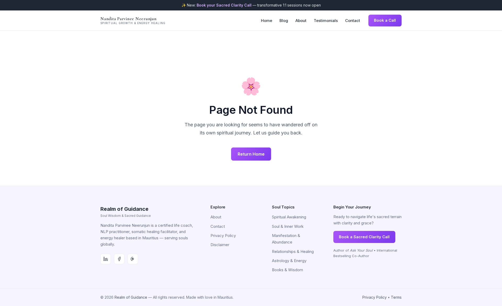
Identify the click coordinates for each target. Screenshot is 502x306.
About (300, 20)
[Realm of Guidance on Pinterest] (133, 259)
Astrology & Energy (289, 260)
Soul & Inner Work (288, 226)
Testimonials (326, 20)
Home (266, 20)
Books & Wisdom (287, 269)
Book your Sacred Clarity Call (224, 5)
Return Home (251, 154)
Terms (396, 297)
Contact (352, 20)
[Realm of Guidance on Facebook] (119, 259)
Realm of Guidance (131, 297)
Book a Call (385, 20)
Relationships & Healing (293, 251)
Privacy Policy (223, 235)
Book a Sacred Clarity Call (364, 236)
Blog (283, 20)
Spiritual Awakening (289, 216)
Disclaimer (219, 244)
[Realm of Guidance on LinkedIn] (105, 259)
